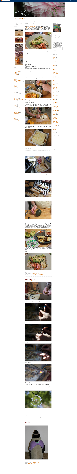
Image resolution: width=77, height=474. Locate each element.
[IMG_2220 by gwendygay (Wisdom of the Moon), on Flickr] (38, 173)
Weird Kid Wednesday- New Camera (32, 422)
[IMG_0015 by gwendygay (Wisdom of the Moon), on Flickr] (36, 459)
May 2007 (54, 132)
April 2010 (54, 84)
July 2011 (54, 64)
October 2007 (55, 125)
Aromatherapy (16, 69)
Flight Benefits (16, 82)
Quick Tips (15, 104)
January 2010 (55, 88)
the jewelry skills (29, 280)
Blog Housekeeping (17, 71)
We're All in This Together (17, 115)
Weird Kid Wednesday (17, 117)
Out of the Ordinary (17, 101)
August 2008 (55, 111)
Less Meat (29, 274)
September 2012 (55, 55)
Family (15, 79)
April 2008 (54, 117)
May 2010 (54, 83)
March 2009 (55, 102)
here (61, 49)
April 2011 (54, 68)
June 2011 (54, 65)
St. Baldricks (16, 111)
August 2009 (55, 95)
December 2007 (55, 122)
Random (15, 105)
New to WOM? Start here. (21, 18)
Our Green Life (16, 98)
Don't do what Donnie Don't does (18, 75)
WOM (15, 118)
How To (15, 92)
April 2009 (54, 100)
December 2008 (55, 106)
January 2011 (55, 72)
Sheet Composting (16, 109)
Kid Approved (16, 94)
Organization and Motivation (18, 97)
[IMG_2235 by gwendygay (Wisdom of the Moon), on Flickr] (38, 49)
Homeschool (16, 91)
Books (15, 72)
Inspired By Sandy (16, 93)
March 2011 (55, 69)
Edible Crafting (16, 78)
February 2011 (55, 70)
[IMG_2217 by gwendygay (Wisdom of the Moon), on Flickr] (38, 146)
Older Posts (50, 466)
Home (15, 18)
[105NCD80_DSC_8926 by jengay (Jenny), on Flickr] (38, 381)
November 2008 (55, 107)
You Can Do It (16, 121)
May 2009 (54, 99)
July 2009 (54, 96)
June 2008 (54, 114)
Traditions (15, 114)
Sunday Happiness (16, 112)
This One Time (16, 113)
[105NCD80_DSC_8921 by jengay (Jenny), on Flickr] (38, 299)
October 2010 (55, 76)
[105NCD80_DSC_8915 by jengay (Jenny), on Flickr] (38, 320)
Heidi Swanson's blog (33, 26)
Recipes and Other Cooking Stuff (18, 107)
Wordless (15, 119)
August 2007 (55, 128)
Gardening (15, 86)
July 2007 (54, 129)
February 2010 (55, 87)
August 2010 (55, 79)
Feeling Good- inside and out (18, 81)
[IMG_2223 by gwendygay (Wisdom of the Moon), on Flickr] (38, 218)
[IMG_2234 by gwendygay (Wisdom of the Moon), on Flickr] (38, 270)
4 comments (37, 273)
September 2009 (55, 94)
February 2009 (55, 103)
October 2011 (55, 61)
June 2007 (54, 130)
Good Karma (16, 88)
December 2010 (55, 73)
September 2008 (55, 110)
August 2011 (55, 62)
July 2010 (54, 80)
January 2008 (55, 121)
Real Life (15, 106)
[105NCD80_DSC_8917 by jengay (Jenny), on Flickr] (38, 361)
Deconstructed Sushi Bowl (30, 25)
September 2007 (55, 126)
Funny (15, 85)
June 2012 (54, 57)
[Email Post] (40, 273)
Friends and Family (16, 84)
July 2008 (54, 113)
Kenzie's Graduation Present (30, 279)
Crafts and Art (16, 73)
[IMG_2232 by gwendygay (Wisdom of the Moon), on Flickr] (38, 246)
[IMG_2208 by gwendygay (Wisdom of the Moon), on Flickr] (38, 97)
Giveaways (15, 87)
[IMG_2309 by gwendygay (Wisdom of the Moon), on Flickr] (38, 408)
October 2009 (55, 92)
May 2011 (54, 66)
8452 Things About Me (17, 68)
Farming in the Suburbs (17, 80)
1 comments (37, 462)
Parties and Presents (17, 102)
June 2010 (54, 81)
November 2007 (55, 124)
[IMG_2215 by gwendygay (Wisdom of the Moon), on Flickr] (38, 124)
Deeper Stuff (16, 74)
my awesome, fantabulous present (37, 424)
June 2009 (54, 98)
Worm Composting (16, 120)
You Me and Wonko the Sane (18, 123)
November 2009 (55, 91)
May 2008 (54, 115)
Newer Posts (26, 466)
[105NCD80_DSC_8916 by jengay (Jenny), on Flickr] (38, 341)
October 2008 (55, 109)
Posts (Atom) (31, 468)
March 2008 (55, 118)
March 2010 (55, 85)
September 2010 (55, 77)
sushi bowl (41, 27)
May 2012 (54, 58)
